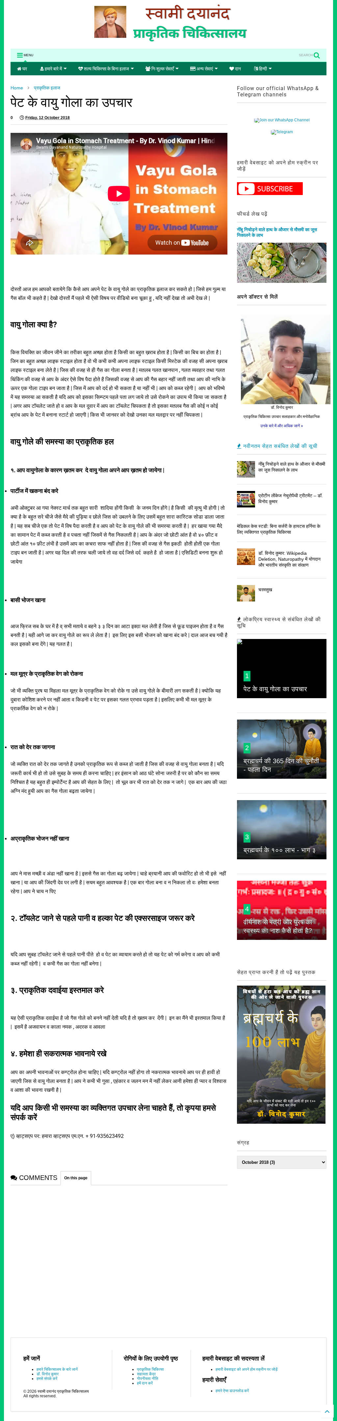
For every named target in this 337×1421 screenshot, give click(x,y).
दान (237, 68)
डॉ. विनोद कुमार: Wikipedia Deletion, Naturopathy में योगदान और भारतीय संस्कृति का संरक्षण (289, 559)
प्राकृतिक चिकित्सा (150, 1369)
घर (24, 68)
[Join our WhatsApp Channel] (282, 120)
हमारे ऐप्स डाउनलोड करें (232, 1390)
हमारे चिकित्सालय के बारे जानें (57, 1369)
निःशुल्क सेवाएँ (162, 68)
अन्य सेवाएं (204, 68)
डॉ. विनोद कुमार (48, 1374)
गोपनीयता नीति (147, 1378)
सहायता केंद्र (146, 1374)
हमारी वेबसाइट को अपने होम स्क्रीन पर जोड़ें (246, 1369)
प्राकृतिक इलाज (47, 87)
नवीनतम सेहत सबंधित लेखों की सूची (280, 446)
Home (17, 87)
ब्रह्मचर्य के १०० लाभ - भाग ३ (280, 850)
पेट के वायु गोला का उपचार (275, 689)
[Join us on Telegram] (282, 132)
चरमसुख (265, 589)
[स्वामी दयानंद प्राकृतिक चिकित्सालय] (168, 40)
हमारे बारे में (53, 68)
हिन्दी (262, 68)
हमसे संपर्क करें (47, 1378)
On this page (76, 1178)
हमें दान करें (145, 1383)
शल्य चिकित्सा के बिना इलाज (106, 68)
